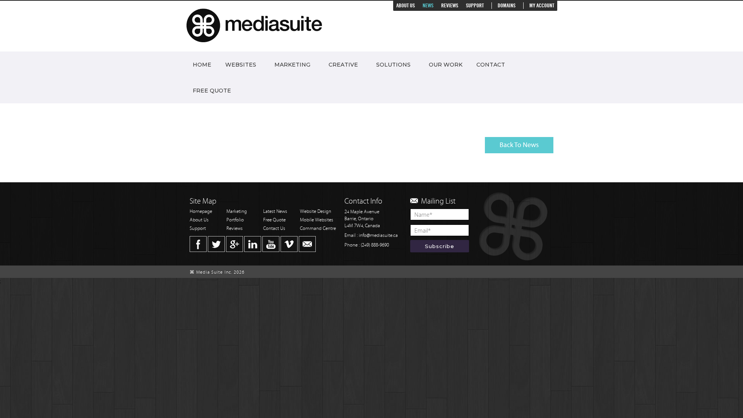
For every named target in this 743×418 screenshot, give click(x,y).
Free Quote (212, 90)
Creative (343, 64)
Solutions (393, 64)
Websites (240, 64)
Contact (490, 64)
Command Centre (318, 228)
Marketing (292, 64)
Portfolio (235, 220)
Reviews (449, 5)
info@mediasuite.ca (378, 235)
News (428, 5)
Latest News (275, 211)
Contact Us (274, 228)
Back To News (519, 145)
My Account (541, 5)
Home (202, 64)
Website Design (315, 211)
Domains (506, 5)
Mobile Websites (316, 220)
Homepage (201, 211)
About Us (405, 5)
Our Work (445, 64)
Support (475, 5)
